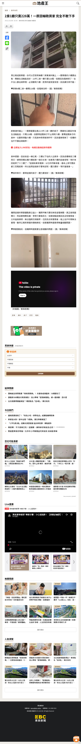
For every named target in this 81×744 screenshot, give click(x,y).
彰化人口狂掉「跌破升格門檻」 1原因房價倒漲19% (15, 462)
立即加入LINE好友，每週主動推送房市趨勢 (33, 147)
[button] (73, 562)
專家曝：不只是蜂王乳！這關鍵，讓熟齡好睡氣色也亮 (30, 427)
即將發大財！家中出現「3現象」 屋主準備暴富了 (27, 419)
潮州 (19, 315)
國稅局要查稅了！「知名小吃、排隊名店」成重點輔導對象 (31, 415)
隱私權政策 (40, 705)
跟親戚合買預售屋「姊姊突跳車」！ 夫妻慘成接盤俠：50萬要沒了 (34, 393)
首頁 (6, 10)
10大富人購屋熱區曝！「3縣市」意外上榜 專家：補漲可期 (40, 462)
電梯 (36, 315)
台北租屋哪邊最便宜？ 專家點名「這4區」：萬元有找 (28, 401)
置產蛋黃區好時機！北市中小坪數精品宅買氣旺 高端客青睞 (32, 431)
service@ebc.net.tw (36, 708)
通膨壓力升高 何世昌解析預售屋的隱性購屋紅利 (64, 487)
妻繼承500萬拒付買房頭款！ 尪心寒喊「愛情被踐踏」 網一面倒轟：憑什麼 (37, 397)
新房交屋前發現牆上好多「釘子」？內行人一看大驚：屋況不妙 (64, 462)
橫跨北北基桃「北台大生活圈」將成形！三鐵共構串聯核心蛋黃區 (16, 487)
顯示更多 (40, 630)
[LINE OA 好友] (26, 331)
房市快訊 (14, 10)
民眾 (31, 315)
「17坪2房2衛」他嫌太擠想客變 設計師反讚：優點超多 (30, 423)
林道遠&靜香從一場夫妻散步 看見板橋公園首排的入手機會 (40, 487)
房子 (25, 315)
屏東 (13, 315)
